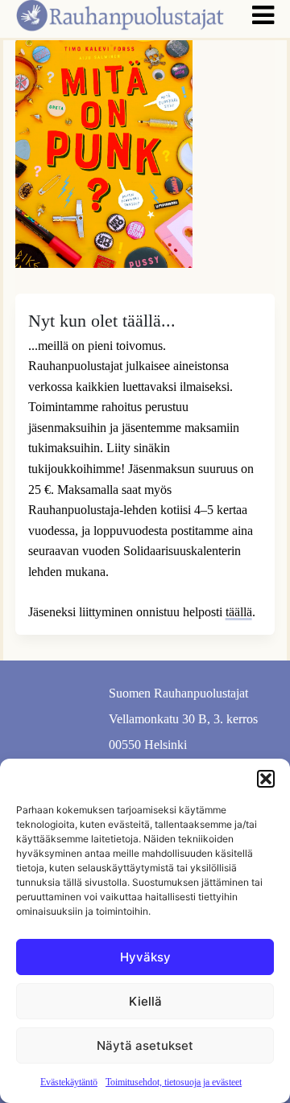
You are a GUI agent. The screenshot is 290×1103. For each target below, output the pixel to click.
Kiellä (145, 1001)
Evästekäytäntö (68, 1082)
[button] (266, 779)
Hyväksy (145, 957)
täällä (239, 612)
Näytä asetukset (145, 1045)
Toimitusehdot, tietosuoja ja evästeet (174, 1082)
